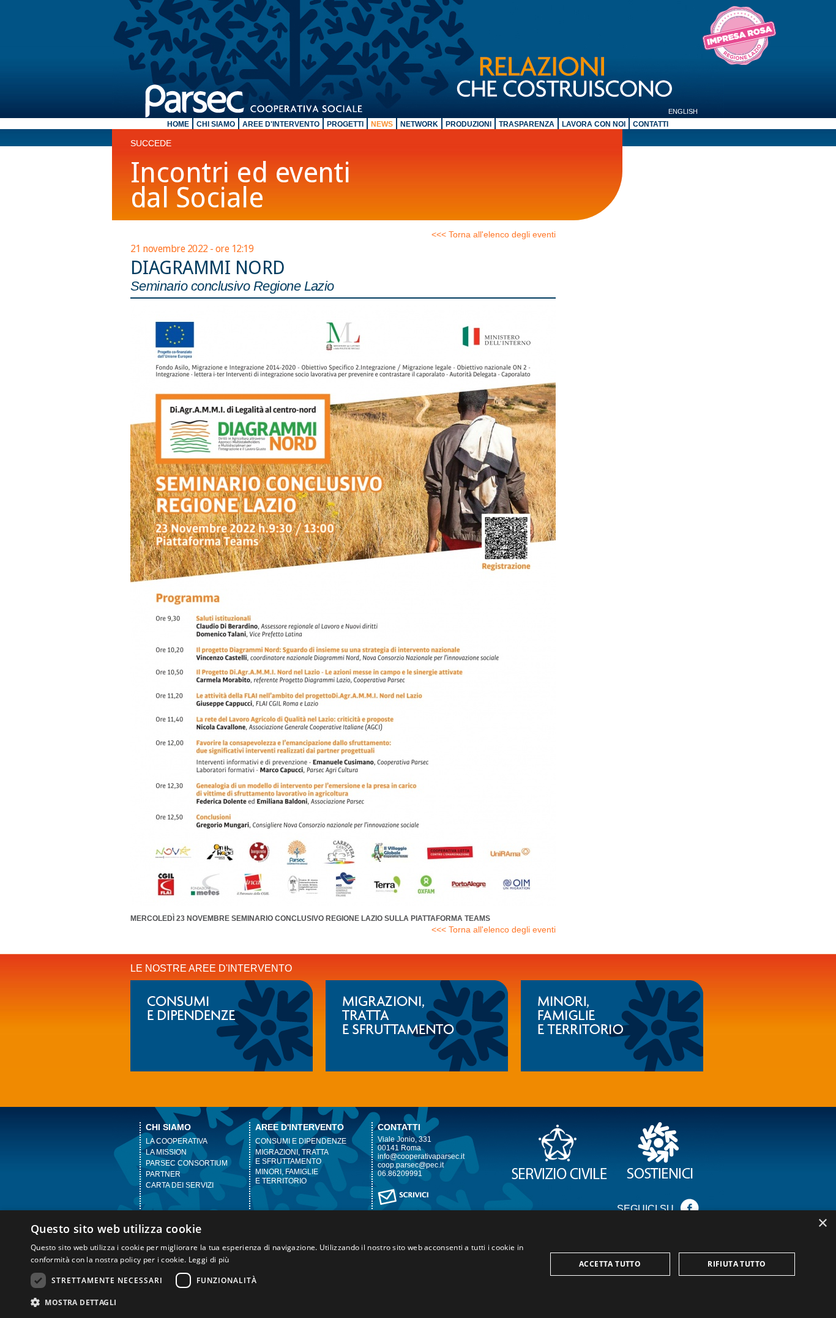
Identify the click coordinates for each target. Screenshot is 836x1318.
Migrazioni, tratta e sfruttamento (291, 1157)
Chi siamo (215, 124)
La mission (166, 1152)
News (382, 124)
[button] (280, 1302)
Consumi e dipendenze (300, 1141)
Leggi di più (209, 1259)
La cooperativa (176, 1141)
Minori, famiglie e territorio (286, 1176)
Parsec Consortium (187, 1163)
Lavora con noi (593, 124)
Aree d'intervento (280, 124)
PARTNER (163, 1174)
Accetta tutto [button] (610, 1264)
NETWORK (419, 124)
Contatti (650, 124)
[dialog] (418, 1264)
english (683, 111)
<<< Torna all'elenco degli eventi (493, 234)
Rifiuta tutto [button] (736, 1264)
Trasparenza (526, 124)
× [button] (822, 1223)
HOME (178, 124)
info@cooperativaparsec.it (421, 1156)
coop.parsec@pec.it (411, 1165)
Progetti (345, 124)
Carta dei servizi (180, 1185)
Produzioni (468, 124)
